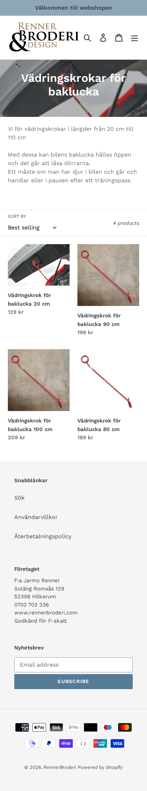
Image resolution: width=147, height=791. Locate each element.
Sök (19, 497)
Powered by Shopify (100, 767)
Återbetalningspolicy (42, 536)
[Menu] (134, 38)
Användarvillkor (36, 517)
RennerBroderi (60, 767)
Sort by (17, 216)
